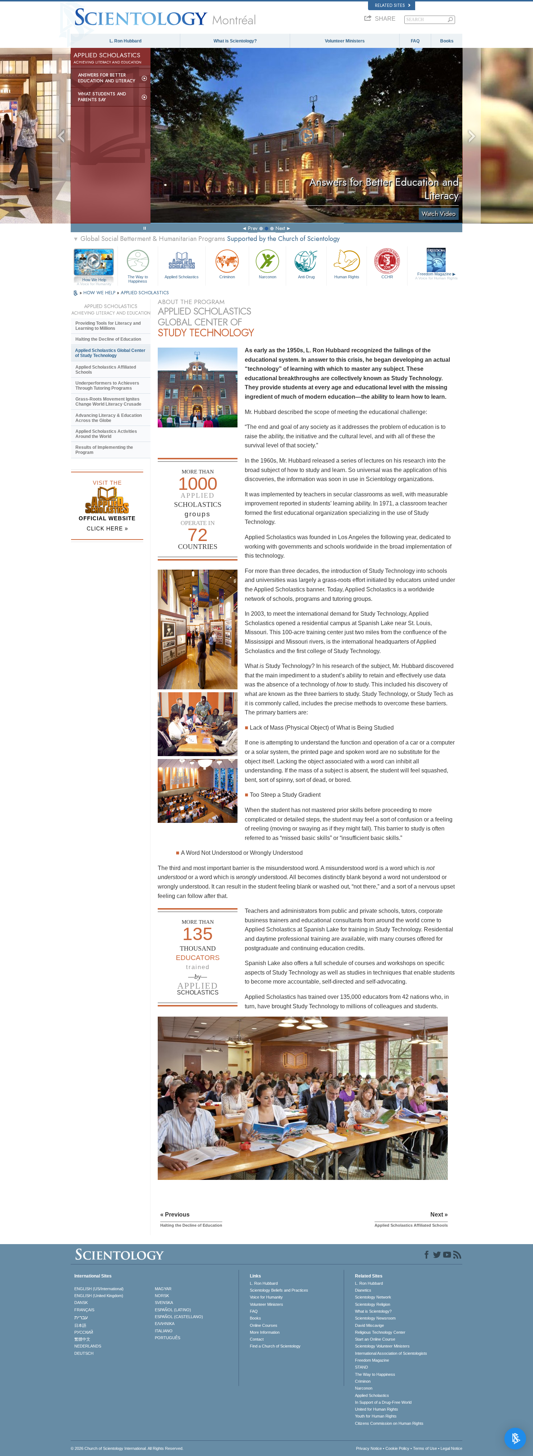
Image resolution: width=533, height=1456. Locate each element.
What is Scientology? (235, 41)
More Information (265, 1332)
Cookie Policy (397, 1448)
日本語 (80, 1325)
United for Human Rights (376, 1409)
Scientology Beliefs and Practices (279, 1290)
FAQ (415, 41)
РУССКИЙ (83, 1332)
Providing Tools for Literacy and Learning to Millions (108, 326)
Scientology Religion (372, 1304)
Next (280, 228)
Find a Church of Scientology (275, 1346)
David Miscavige (369, 1325)
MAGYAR (163, 1289)
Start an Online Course (375, 1339)
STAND (361, 1367)
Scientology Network (373, 1297)
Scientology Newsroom (375, 1318)
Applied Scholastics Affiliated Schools (105, 370)
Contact (257, 1339)
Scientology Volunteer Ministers (382, 1346)
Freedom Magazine (436, 276)
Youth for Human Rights (376, 1416)
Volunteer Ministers (345, 41)
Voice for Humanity (266, 1297)
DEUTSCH (84, 1353)
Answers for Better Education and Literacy (106, 78)
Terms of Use (425, 1448)
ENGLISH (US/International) (99, 1289)
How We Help (94, 280)
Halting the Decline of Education (108, 339)
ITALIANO (164, 1331)
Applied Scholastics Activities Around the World (106, 434)
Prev (252, 228)
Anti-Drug (306, 277)
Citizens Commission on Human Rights (389, 1423)
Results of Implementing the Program (104, 450)
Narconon (267, 277)
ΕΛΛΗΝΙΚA (164, 1323)
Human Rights (346, 277)
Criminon (227, 277)
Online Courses (263, 1325)
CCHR (387, 277)
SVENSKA (164, 1302)
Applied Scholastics (182, 277)
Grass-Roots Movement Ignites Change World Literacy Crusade (108, 402)
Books (447, 41)
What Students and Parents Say (102, 97)
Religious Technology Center (380, 1332)
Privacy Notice (369, 1448)
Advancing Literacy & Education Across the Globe (108, 418)
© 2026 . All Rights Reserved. (127, 1448)
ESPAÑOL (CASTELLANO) (179, 1316)
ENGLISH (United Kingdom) (98, 1295)
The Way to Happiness (138, 279)
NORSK (162, 1295)
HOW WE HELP (100, 292)
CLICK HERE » (107, 528)
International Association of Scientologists (391, 1353)
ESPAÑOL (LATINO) (173, 1310)
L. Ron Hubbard (125, 41)
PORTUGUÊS (167, 1338)
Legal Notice (451, 1448)
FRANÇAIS (84, 1310)
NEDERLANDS (87, 1346)
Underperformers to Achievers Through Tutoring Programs (107, 386)
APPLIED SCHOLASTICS (145, 292)
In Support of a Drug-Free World (383, 1402)
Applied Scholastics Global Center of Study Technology (110, 353)
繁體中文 (82, 1339)
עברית (81, 1317)
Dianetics (363, 1290)
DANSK (81, 1302)
